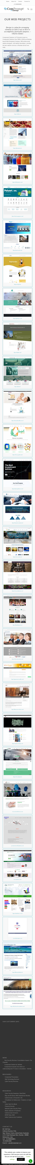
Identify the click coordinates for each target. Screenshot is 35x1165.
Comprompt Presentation (11, 1077)
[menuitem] (7, 1)
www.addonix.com (17, 879)
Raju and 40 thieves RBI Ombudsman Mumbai (17, 1095)
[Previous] (26, 1027)
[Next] (30, 1027)
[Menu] (31, 9)
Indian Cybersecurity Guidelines (13, 1117)
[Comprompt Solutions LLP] (14, 9)
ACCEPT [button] (20, 1159)
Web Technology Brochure (11, 1079)
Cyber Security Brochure (11, 1081)
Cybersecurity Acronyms (11, 1113)
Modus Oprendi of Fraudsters (12, 1110)
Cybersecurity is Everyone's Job (13, 1097)
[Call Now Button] (30, 1161)
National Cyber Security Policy (12, 1108)
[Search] (27, 9)
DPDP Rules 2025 (9, 1115)
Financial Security (9, 1106)
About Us (13, 1)
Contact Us (27, 1)
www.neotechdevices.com (17, 811)
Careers (20, 1)
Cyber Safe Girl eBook (10, 1104)
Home (7, 1)
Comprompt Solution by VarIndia (13, 1064)
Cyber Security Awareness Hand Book (14, 1093)
